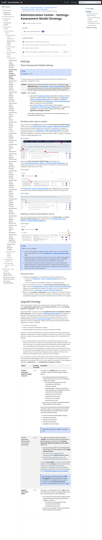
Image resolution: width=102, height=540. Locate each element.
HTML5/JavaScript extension (52, 313)
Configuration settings (36, 7)
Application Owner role (45, 96)
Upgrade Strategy (91, 27)
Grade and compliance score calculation (56, 471)
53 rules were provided (43, 319)
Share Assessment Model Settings (92, 14)
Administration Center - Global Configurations (35, 9)
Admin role (41, 105)
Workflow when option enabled (94, 18)
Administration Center (50, 7)
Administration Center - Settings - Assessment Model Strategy (51, 126)
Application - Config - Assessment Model (53, 86)
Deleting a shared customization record (94, 22)
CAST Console (24, 7)
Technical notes (92, 25)
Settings (88, 12)
